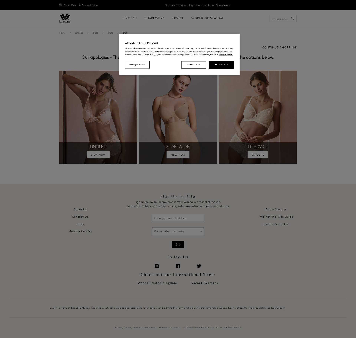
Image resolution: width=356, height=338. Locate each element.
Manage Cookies (137, 65)
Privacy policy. (226, 54)
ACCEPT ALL (221, 65)
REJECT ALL (193, 65)
